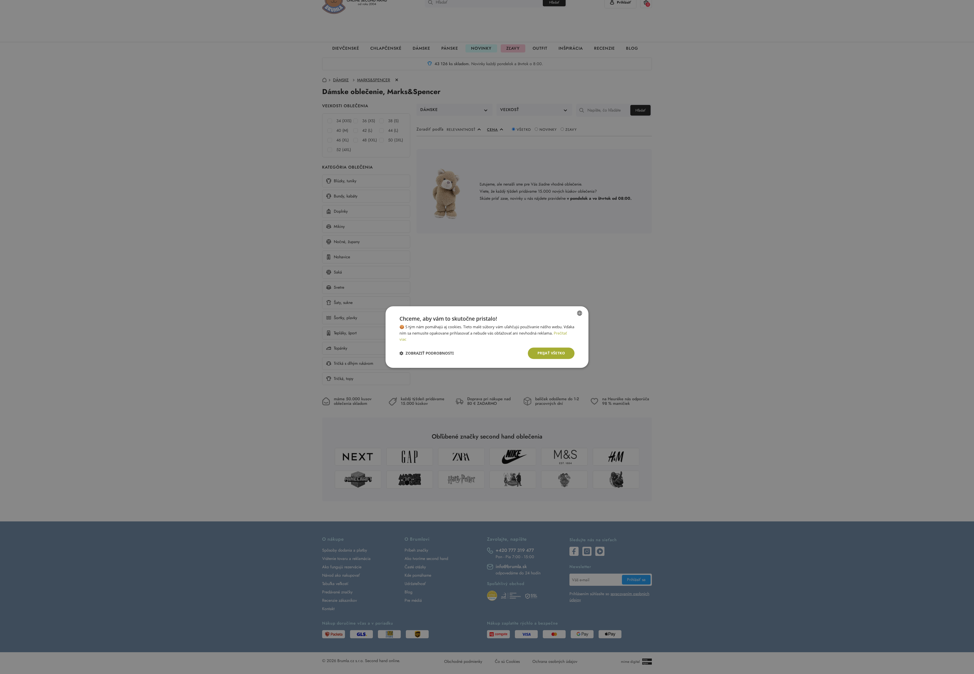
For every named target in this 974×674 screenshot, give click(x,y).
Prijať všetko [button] (551, 353)
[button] (426, 353)
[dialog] (487, 337)
